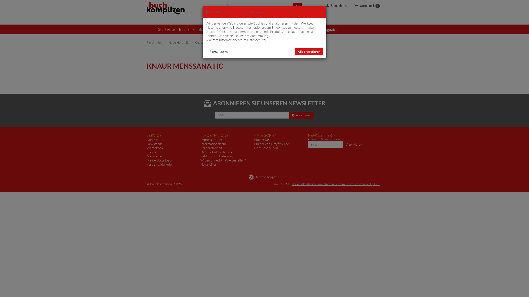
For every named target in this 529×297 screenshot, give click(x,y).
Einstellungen (219, 52)
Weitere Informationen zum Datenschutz (236, 40)
